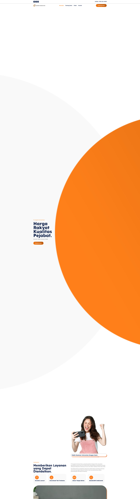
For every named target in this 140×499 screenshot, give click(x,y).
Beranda (61, 5)
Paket (75, 5)
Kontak (80, 5)
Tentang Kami (68, 5)
